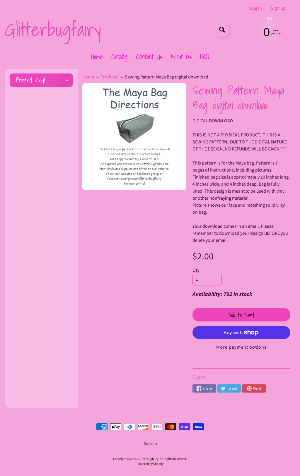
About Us (181, 56)
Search (150, 444)
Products (109, 77)
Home (97, 56)
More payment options (241, 347)
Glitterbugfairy (53, 29)
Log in (256, 8)
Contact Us (149, 56)
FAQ (204, 56)
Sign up (278, 8)
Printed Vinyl (44, 81)
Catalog (119, 56)
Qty (195, 270)
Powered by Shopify (150, 464)
